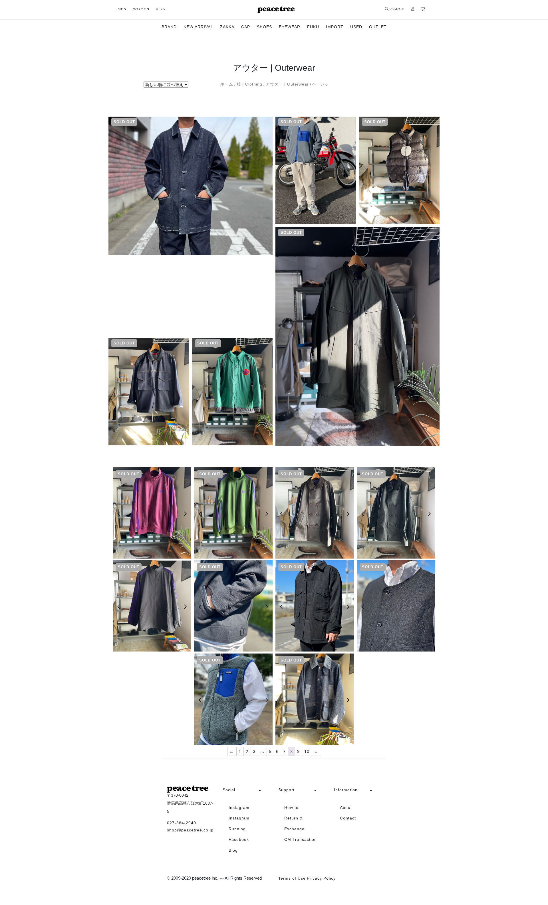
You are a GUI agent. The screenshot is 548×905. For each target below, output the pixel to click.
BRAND (169, 27)
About (346, 807)
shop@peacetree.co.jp (190, 830)
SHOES (264, 27)
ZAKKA (227, 27)
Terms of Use (292, 878)
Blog (233, 850)
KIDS (160, 9)
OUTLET (378, 27)
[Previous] (119, 514)
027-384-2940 (181, 823)
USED (356, 27)
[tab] (246, 790)
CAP (245, 27)
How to (291, 807)
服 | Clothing (249, 84)
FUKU (313, 27)
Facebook (239, 839)
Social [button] (229, 790)
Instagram (239, 807)
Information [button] (346, 790)
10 (306, 751)
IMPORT (334, 27)
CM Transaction (300, 839)
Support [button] (286, 790)
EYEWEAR (289, 27)
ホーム (226, 84)
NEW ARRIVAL (198, 27)
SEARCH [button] (396, 9)
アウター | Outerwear (287, 84)
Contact (348, 818)
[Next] (185, 514)
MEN (122, 9)
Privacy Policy (321, 878)
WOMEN (141, 9)
